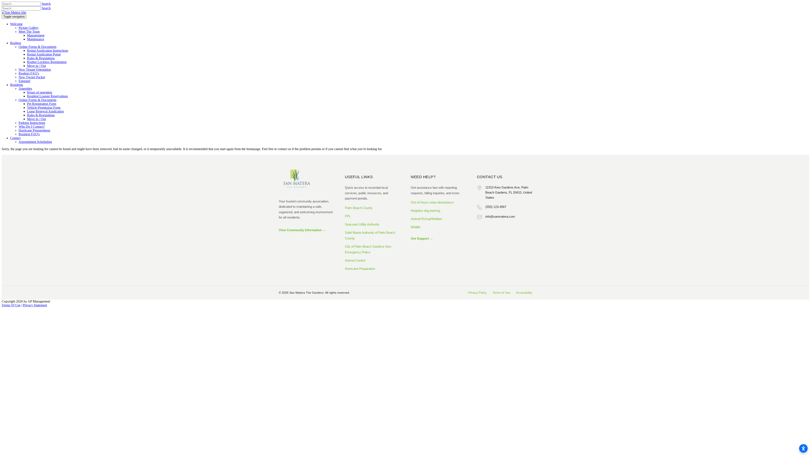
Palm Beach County (359, 208)
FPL (348, 216)
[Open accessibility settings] (803, 448)
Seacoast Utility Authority (362, 224)
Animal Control (355, 260)
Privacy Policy (477, 292)
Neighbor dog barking (425, 210)
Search (46, 3)
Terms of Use (501, 292)
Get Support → (422, 238)
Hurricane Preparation (360, 268)
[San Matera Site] (14, 12)
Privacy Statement (35, 305)
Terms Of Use (11, 305)
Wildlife (415, 227)
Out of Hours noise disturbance (432, 202)
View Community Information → (302, 230)
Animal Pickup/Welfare (426, 219)
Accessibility (524, 292)
